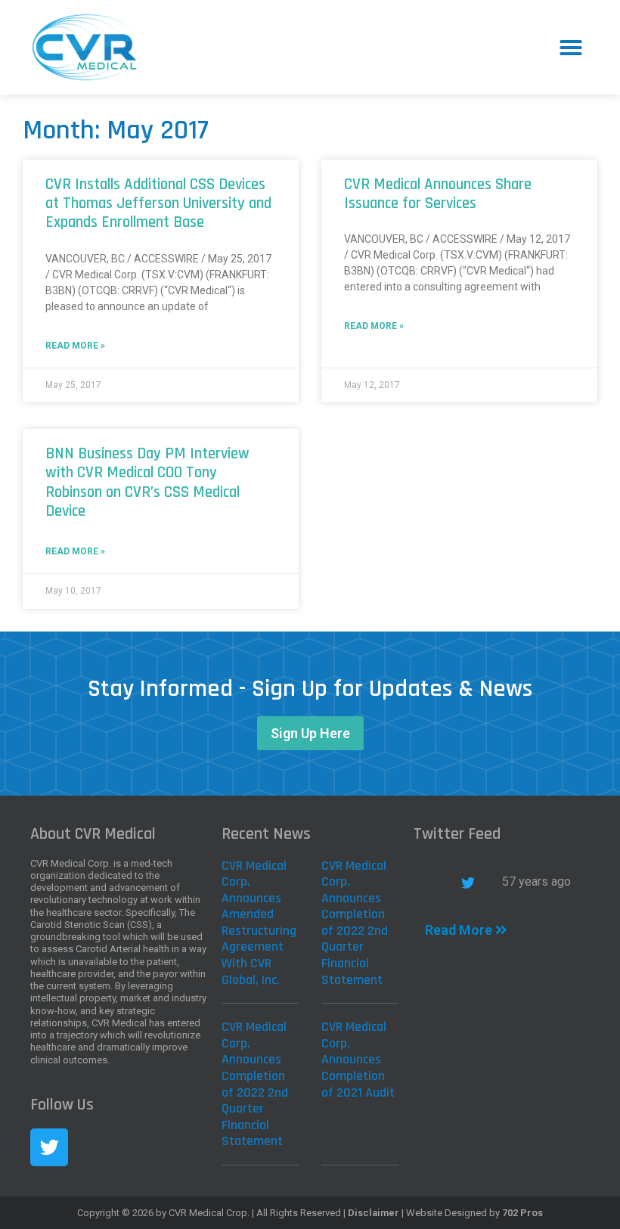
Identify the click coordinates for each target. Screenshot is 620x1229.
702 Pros (522, 1212)
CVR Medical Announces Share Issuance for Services (438, 193)
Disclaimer (373, 1212)
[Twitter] (49, 1147)
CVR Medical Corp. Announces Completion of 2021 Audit (358, 1059)
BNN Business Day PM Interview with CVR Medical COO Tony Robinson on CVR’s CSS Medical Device (147, 482)
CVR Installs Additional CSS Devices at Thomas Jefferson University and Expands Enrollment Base (158, 203)
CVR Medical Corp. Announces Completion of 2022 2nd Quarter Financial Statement (354, 922)
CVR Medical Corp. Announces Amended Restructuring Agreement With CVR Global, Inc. (259, 922)
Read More (460, 930)
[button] (571, 47)
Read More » (75, 345)
